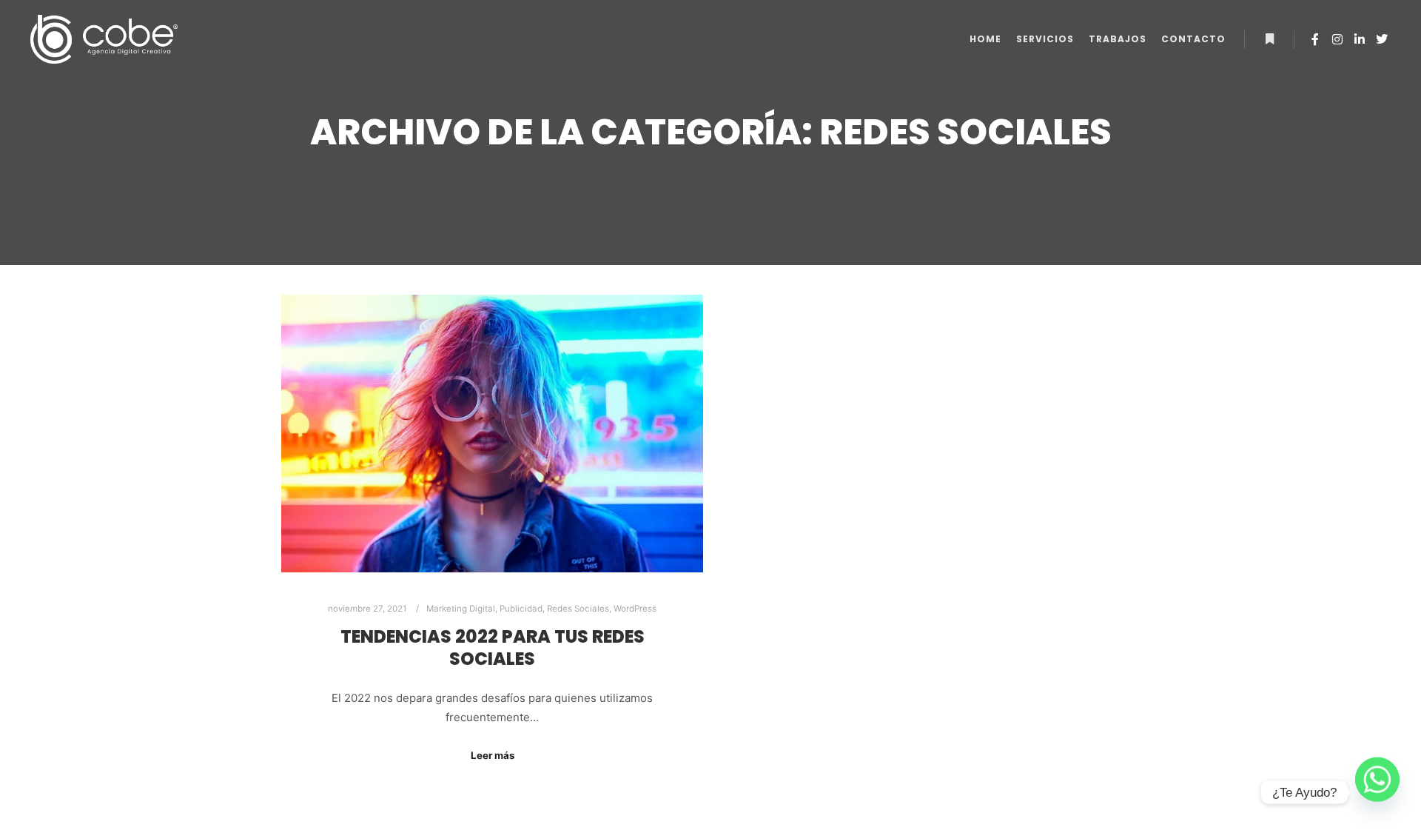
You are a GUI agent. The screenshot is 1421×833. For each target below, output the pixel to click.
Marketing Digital (460, 608)
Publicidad (521, 608)
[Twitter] (1381, 39)
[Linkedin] (1359, 39)
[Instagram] (1337, 39)
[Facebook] (1315, 39)
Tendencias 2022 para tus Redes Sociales (492, 648)
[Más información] (1269, 39)
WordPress (635, 608)
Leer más (492, 755)
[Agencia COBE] (104, 39)
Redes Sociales (578, 608)
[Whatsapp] (1377, 792)
